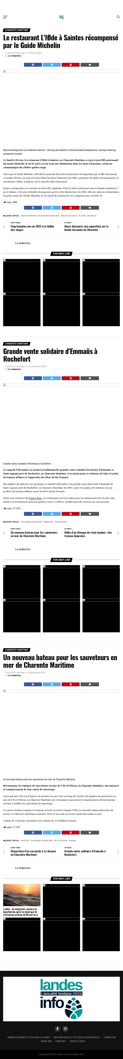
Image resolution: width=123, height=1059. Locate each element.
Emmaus (49, 522)
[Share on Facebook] (33, 65)
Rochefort (61, 522)
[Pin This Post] (71, 65)
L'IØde (83, 216)
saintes (92, 216)
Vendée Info (60, 1041)
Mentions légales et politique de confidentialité (77, 1037)
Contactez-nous (77, 1041)
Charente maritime (49, 216)
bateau (26, 841)
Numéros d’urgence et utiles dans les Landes (29, 1037)
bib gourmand (29, 216)
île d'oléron (61, 841)
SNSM (73, 841)
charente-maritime (42, 841)
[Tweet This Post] (52, 65)
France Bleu (35, 498)
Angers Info (46, 1041)
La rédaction (14, 56)
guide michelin (69, 216)
